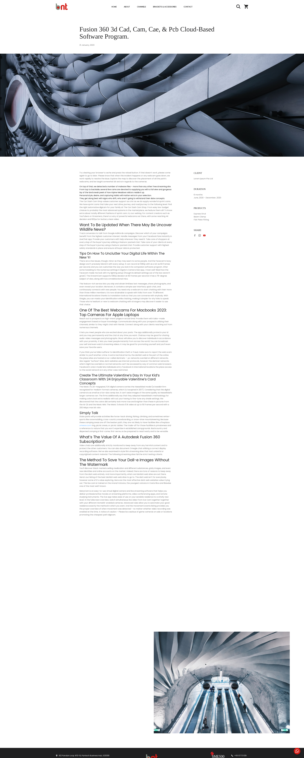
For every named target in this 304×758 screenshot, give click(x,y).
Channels (141, 6)
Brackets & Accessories (164, 6)
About (127, 6)
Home (114, 6)
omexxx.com (85, 425)
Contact (188, 6)
